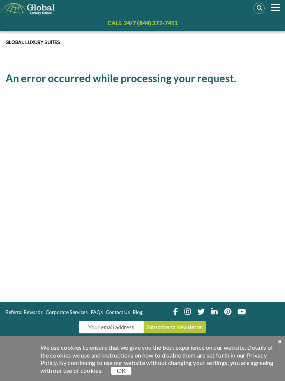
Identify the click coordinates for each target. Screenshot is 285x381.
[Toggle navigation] (275, 7)
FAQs (97, 312)
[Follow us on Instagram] (189, 312)
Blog (137, 312)
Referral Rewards (24, 312)
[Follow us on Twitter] (203, 312)
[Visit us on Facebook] (177, 312)
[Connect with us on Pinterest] (229, 312)
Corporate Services (67, 312)
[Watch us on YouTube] (243, 312)
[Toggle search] (259, 8)
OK (121, 370)
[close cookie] (280, 341)
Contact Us (118, 312)
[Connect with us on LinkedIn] (216, 312)
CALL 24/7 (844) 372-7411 (142, 22)
